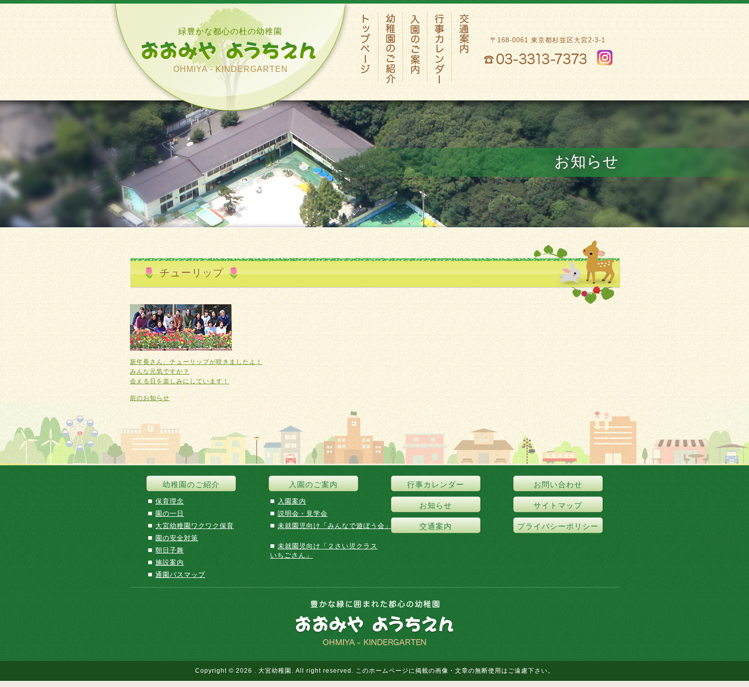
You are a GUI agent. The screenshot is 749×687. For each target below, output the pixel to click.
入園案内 (292, 501)
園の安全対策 (176, 538)
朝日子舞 (169, 550)
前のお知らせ (150, 398)
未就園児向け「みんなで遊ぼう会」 (335, 526)
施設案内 (169, 562)
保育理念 (169, 501)
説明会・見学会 (303, 513)
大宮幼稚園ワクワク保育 (194, 526)
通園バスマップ (180, 574)
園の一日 (169, 513)
